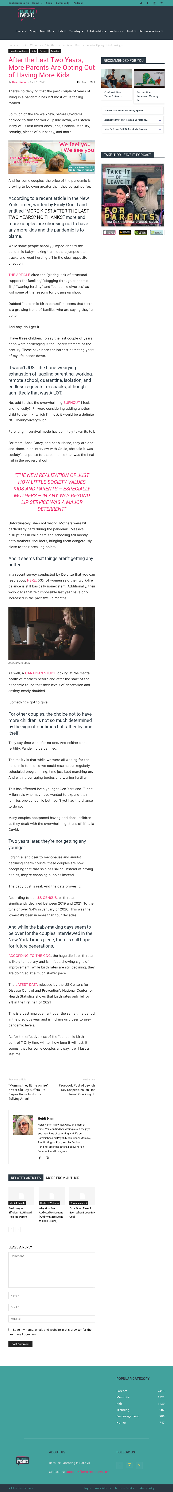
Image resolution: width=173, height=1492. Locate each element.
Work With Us (103, 1488)
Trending (74, 31)
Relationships (95, 31)
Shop (49, 2)
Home (35, 2)
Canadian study (40, 673)
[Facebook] (147, 3)
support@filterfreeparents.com (87, 1472)
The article (19, 275)
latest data (26, 984)
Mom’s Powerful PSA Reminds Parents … (126, 129)
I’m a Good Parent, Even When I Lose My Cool (82, 1212)
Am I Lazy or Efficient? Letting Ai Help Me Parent (20, 1212)
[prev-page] (11, 1229)
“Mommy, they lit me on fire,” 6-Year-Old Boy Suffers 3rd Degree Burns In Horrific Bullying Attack (28, 1092)
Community (62, 2)
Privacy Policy (146, 1488)
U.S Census (46, 897)
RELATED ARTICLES (26, 1178)
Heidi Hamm (19, 81)
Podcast (78, 2)
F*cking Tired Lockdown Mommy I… (147, 96)
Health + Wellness (30, 45)
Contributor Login (18, 2)
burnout (72, 402)
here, (32, 580)
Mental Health (17, 1202)
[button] (141, 2)
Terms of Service (125, 1488)
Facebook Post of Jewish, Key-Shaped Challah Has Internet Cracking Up (77, 1090)
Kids (60, 31)
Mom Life (45, 31)
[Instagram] (154, 3)
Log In (87, 1488)
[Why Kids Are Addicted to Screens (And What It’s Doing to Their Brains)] (52, 1196)
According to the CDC (29, 955)
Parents (43, 51)
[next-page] (17, 1229)
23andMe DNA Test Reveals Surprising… (126, 119)
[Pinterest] (161, 3)
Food (130, 31)
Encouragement (79, 1202)
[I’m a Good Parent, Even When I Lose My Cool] (82, 1196)
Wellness (115, 31)
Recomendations (149, 31)
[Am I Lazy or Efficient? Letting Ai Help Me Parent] (21, 1196)
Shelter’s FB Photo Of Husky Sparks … (125, 110)
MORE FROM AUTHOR (62, 1178)
